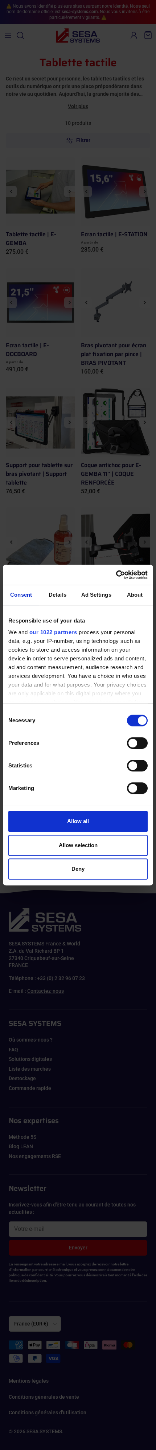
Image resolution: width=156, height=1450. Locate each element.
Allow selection (78, 845)
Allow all (78, 821)
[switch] (137, 743)
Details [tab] (57, 595)
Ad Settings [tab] (96, 595)
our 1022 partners (53, 632)
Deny (78, 869)
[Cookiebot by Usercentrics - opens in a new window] (116, 575)
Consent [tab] (21, 595)
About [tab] (135, 595)
